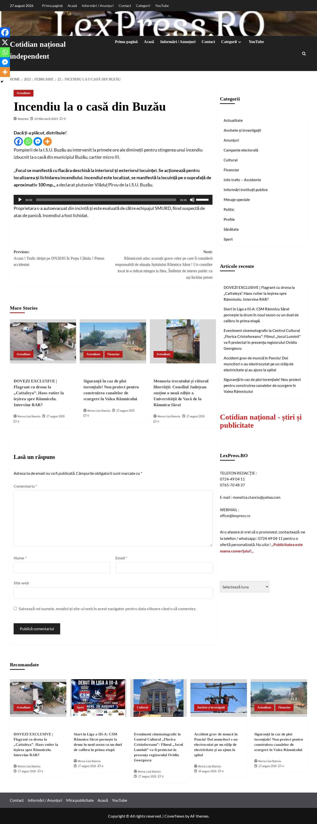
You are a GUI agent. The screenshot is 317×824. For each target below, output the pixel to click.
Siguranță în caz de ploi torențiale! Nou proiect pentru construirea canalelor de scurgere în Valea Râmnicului (262, 385)
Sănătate (231, 229)
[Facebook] (18, 141)
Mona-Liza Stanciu (29, 416)
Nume (20, 557)
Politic (229, 209)
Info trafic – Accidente (242, 179)
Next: (163, 264)
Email (121, 557)
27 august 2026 (56, 416)
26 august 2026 (207, 771)
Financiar (113, 354)
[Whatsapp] (28, 141)
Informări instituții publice (246, 189)
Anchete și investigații (242, 130)
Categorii (143, 5)
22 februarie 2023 (46, 119)
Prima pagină (52, 5)
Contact (125, 5)
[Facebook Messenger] (37, 141)
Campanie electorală (241, 150)
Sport (228, 239)
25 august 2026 (125, 410)
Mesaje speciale (237, 199)
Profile (229, 219)
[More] (47, 141)
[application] (113, 200)
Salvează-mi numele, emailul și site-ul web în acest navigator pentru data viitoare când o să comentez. (108, 608)
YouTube (162, 5)
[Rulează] (20, 199)
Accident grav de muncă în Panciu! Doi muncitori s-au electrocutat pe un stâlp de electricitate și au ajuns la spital (258, 363)
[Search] (304, 53)
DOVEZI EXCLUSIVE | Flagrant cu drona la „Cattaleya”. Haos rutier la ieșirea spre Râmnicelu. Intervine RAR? (39, 393)
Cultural (231, 160)
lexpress (23, 119)
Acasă (72, 5)
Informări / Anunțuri (98, 5)
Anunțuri (231, 140)
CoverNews (174, 816)
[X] (5, 42)
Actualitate (23, 93)
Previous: (59, 258)
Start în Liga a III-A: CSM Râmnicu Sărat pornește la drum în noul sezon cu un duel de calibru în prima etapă (261, 314)
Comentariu (25, 486)
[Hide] (2, 82)
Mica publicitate (80, 800)
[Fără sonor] (192, 199)
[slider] (203, 199)
